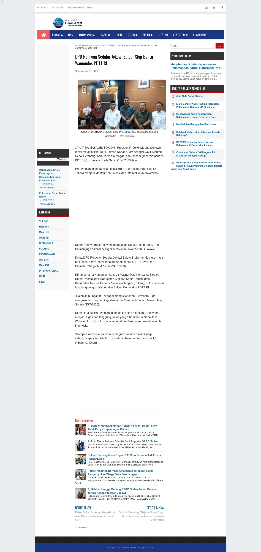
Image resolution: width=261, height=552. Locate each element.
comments (81, 527)
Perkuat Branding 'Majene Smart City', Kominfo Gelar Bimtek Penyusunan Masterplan (141, 516)
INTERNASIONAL (87, 35)
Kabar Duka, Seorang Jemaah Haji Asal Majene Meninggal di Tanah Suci (95, 516)
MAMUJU (44, 232)
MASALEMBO (130, 547)
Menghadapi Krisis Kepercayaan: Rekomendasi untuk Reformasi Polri (50, 175)
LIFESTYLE (163, 35)
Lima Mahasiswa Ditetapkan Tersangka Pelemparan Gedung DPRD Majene (197, 105)
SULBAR (56, 35)
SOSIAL (131, 35)
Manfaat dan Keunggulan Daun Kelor (196, 124)
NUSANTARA (199, 35)
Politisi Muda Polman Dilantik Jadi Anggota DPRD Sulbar (123, 441)
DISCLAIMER (57, 7)
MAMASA (44, 265)
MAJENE (44, 237)
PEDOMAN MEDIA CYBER (80, 7)
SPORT (146, 35)
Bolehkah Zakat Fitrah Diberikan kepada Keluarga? (198, 134)
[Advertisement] (53, 96)
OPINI (119, 35)
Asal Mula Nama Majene (189, 96)
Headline (44, 226)
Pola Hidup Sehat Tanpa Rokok (52, 195)
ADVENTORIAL (180, 35)
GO (219, 46)
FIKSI (71, 35)
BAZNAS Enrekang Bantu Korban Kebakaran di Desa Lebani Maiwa (194, 144)
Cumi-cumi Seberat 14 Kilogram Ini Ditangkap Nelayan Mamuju (195, 154)
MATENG (44, 259)
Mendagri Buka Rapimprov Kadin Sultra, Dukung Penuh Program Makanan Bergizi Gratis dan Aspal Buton (196, 165)
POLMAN (44, 248)
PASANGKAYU (47, 254)
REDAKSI (41, 7)
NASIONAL (106, 35)
